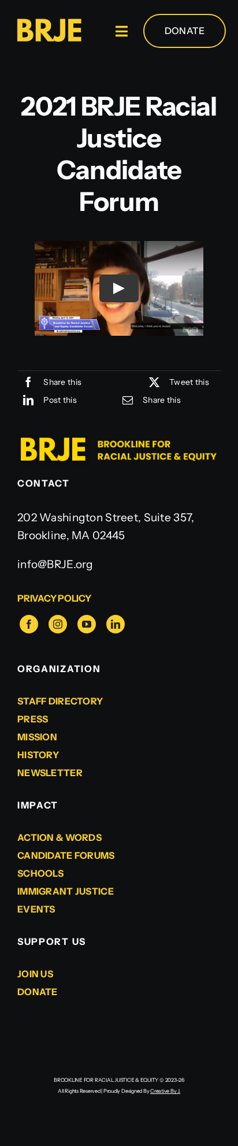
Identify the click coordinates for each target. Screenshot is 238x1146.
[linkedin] (115, 624)
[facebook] (28, 624)
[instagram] (57, 624)
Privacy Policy (54, 598)
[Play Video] (119, 288)
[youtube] (86, 624)
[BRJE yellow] (48, 21)
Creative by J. (165, 1091)
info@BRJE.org (55, 564)
